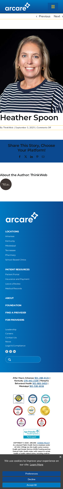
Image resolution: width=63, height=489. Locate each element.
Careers (9, 333)
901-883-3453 (39, 383)
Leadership (10, 329)
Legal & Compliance (15, 345)
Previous (44, 16)
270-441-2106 (31, 380)
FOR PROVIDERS (14, 319)
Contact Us (11, 337)
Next (57, 16)
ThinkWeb (8, 127)
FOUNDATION (13, 305)
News (8, 341)
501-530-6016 (37, 386)
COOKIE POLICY (43, 443)
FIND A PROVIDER (15, 312)
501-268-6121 (42, 378)
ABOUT (9, 298)
